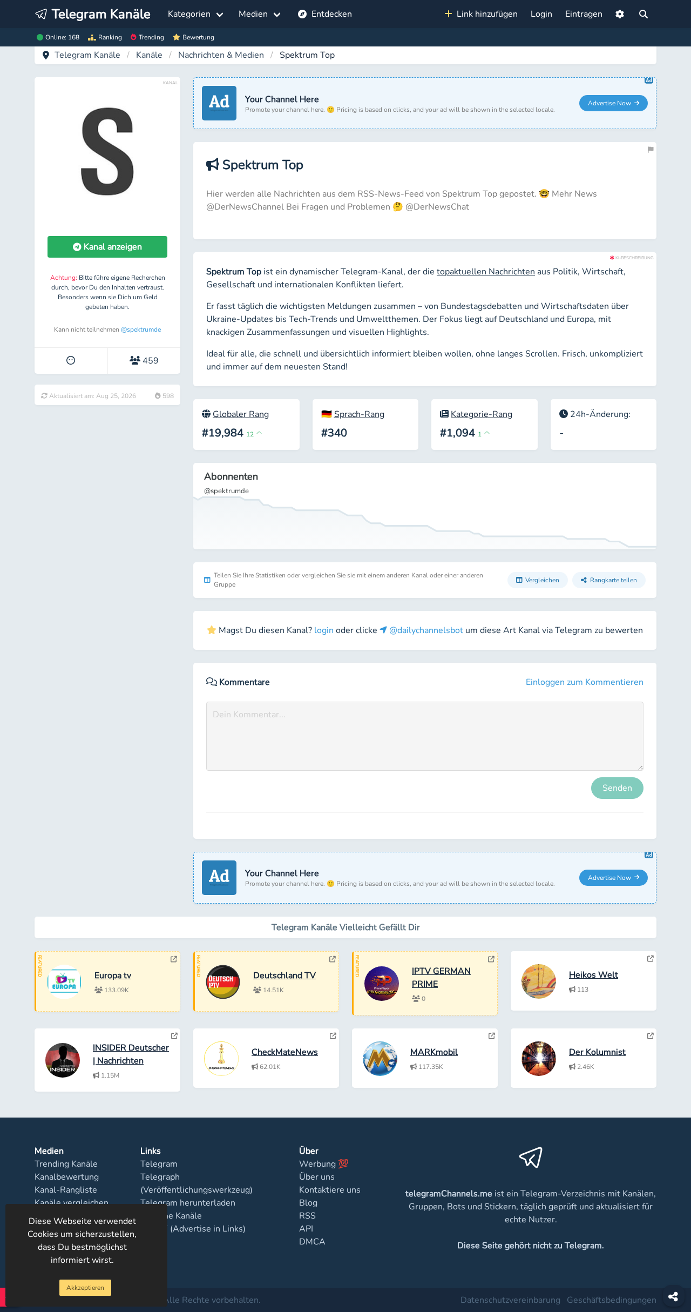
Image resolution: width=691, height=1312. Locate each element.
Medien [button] (253, 14)
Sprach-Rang (359, 414)
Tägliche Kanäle (171, 1216)
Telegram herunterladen (187, 1203)
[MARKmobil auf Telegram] (492, 1036)
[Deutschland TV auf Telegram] (332, 959)
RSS (307, 1216)
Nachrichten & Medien (221, 55)
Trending (151, 37)
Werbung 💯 (324, 1164)
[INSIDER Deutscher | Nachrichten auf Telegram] (174, 1036)
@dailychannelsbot (425, 630)
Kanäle (149, 55)
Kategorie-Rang (481, 414)
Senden (617, 788)
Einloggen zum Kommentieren (584, 682)
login (324, 630)
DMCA (312, 1242)
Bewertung (198, 37)
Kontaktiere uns (330, 1190)
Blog (308, 1203)
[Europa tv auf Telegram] (174, 959)
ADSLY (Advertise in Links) (193, 1229)
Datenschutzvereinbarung (510, 1300)
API (306, 1229)
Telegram (159, 1164)
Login (541, 14)
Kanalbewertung (67, 1177)
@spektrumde (141, 329)
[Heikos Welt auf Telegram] (650, 958)
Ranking (110, 37)
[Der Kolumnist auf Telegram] (650, 1036)
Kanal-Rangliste (66, 1190)
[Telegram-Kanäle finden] (643, 14)
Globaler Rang (241, 414)
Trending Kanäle (66, 1164)
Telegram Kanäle (87, 55)
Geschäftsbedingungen (611, 1300)
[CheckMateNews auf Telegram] (333, 1036)
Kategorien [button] (189, 14)
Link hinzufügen (485, 14)
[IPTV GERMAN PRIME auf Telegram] (491, 959)
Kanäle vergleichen (72, 1203)
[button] (620, 14)
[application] (424, 506)
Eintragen (583, 14)
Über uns (317, 1177)
